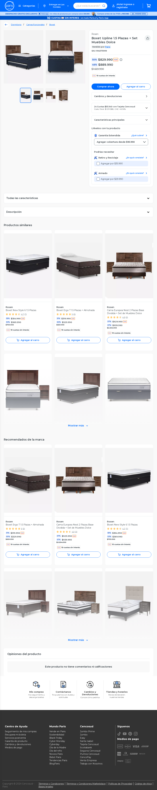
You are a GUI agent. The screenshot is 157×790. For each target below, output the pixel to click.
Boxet (52, 24)
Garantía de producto (16, 741)
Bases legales (45, 786)
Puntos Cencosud (89, 754)
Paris (107, 47)
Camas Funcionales (35, 24)
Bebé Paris (55, 757)
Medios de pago (13, 747)
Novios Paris (56, 754)
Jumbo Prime (87, 731)
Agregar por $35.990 (112, 163)
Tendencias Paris (58, 760)
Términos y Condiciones (51, 783)
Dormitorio (16, 24)
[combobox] (121, 142)
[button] (56, 5)
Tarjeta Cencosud (89, 744)
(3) (74, 314)
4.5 (123, 317)
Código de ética (143, 783)
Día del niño (55, 750)
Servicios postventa (15, 738)
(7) (25, 314)
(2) (127, 317)
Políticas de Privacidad (120, 783)
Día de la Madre (57, 747)
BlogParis (54, 763)
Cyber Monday (57, 741)
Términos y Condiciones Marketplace (86, 783)
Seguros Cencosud (90, 750)
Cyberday (54, 744)
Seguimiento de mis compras (20, 731)
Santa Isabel (86, 741)
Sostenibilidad (56, 734)
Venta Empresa (88, 760)
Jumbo (84, 734)
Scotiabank (86, 747)
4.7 (22, 314)
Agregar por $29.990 (112, 179)
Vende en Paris (57, 731)
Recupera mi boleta (15, 734)
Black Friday (55, 738)
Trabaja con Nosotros (91, 763)
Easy (82, 738)
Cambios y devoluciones (18, 744)
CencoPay (85, 757)
